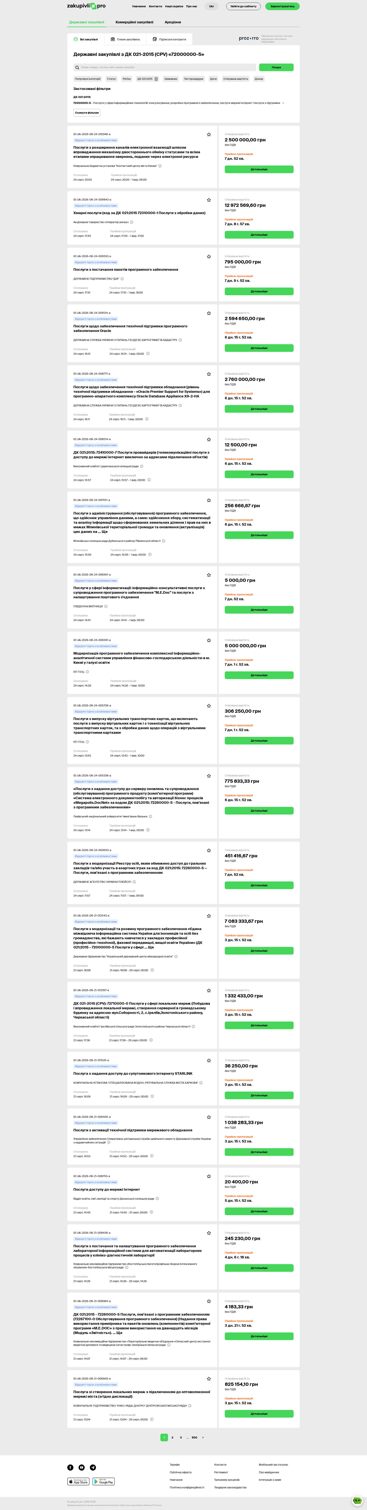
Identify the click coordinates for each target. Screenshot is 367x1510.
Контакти (155, 6)
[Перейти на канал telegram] (93, 1467)
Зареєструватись (282, 6)
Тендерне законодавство (230, 1487)
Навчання (139, 6)
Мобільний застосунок (273, 1464)
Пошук (276, 67)
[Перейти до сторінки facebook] (70, 1467)
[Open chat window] (357, 1500)
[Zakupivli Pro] (86, 6)
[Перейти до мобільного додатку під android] (104, 1481)
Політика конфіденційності (187, 1487)
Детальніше (259, 169)
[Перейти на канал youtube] (82, 1467)
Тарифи (175, 1464)
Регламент (221, 1472)
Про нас (191, 6)
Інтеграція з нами (270, 1479)
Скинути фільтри (87, 112)
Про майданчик (269, 1472)
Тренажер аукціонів (227, 1479)
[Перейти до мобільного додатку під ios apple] (78, 1481)
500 (194, 1437)
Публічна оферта (181, 1472)
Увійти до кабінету (244, 6)
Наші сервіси (174, 6)
